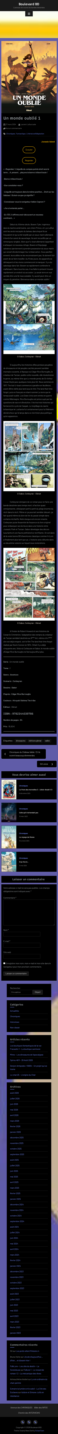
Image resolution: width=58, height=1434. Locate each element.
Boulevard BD (29, 4)
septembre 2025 (17, 1154)
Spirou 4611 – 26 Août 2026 (21, 1060)
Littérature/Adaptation (35, 134)
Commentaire (9, 898)
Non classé (15, 1027)
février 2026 (15, 1126)
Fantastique (20, 134)
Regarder (29, 160)
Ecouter (29, 149)
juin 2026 (14, 1104)
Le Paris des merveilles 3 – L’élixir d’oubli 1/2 (35, 790)
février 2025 (15, 1193)
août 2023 (14, 1294)
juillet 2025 (15, 1165)
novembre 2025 (16, 1143)
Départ (38, 992)
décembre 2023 (17, 1271)
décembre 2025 (17, 1137)
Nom (6, 930)
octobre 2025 (16, 1148)
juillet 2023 (15, 1299)
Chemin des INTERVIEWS (29, 1413)
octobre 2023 (16, 1282)
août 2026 (14, 1093)
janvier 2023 (15, 1333)
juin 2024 (14, 1238)
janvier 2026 (15, 1132)
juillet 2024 (15, 1232)
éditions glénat (35, 741)
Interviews (14, 1022)
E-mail (6, 941)
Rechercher (15, 988)
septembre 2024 (17, 1221)
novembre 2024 (16, 1210)
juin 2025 (14, 1171)
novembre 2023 (16, 1277)
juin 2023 (14, 1305)
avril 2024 (14, 1249)
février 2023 (15, 1327)
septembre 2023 (17, 1288)
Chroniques (10, 134)
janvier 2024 (15, 1266)
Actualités (14, 1011)
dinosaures (20, 741)
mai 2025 (14, 1176)
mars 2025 (14, 1188)
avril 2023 (14, 1316)
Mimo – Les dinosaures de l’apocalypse (26, 1054)
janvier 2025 (15, 1199)
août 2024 (14, 1227)
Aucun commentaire (14, 128)
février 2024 (15, 1260)
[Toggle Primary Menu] (29, 14)
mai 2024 (14, 1243)
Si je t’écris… (24, 862)
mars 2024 (14, 1255)
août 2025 (14, 1160)
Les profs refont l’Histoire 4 (27, 1351)
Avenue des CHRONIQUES (21, 1407)
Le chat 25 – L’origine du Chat (22, 1075)
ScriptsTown (39, 1431)
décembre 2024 (17, 1204)
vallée (47, 741)
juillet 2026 (15, 1098)
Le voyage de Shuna (26, 837)
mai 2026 (14, 1109)
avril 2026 (14, 1115)
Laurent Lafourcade (28, 124)
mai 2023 (14, 1310)
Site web (7, 952)
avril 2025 (14, 1182)
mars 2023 (14, 1322)
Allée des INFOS (40, 1407)
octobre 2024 (16, 1215)
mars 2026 (14, 1121)
